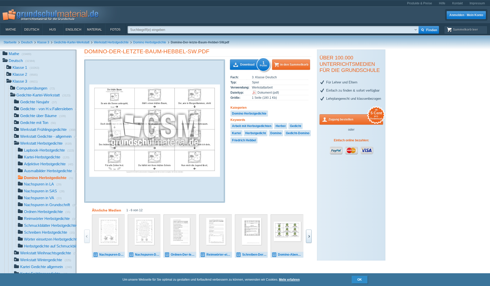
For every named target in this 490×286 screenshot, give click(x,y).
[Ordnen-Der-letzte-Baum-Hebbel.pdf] (180, 231)
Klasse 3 (43, 42)
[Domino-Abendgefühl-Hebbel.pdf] (287, 231)
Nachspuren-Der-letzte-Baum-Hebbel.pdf (112, 254)
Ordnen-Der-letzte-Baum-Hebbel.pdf (183, 254)
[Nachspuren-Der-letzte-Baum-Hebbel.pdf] (109, 231)
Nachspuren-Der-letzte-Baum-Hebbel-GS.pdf (148, 254)
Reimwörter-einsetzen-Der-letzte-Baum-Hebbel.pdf (219, 254)
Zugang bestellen (355, 117)
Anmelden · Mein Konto (466, 15)
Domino (275, 133)
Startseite (10, 42)
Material (94, 29)
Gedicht (295, 126)
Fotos (115, 29)
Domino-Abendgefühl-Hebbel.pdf (290, 254)
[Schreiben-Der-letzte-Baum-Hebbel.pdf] (252, 231)
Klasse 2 (25, 74)
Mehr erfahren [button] (289, 279)
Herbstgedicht (255, 133)
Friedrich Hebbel (244, 140)
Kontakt (457, 3)
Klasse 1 (26, 67)
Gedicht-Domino (297, 133)
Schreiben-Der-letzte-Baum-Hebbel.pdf (255, 254)
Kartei (236, 133)
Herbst (281, 126)
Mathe (11, 29)
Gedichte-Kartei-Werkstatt (71, 42)
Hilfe (442, 3)
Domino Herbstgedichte (149, 42)
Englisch (73, 29)
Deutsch (31, 29)
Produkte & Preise (419, 3)
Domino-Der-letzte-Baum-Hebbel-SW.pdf (146, 51)
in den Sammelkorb (294, 64)
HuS (52, 29)
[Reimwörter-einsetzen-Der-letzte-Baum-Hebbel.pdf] (216, 231)
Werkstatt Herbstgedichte (111, 42)
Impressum (477, 3)
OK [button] (359, 279)
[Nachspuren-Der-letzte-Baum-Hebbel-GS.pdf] (144, 231)
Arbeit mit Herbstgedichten (251, 126)
